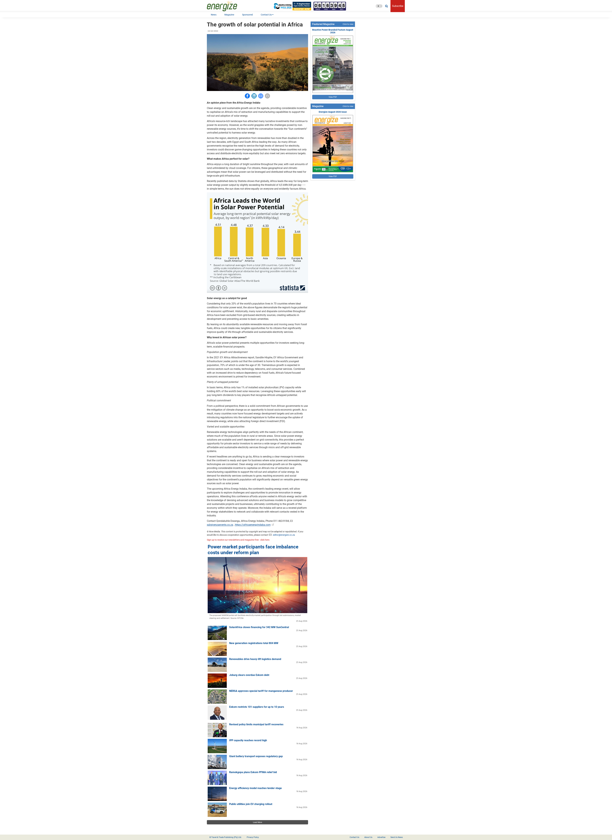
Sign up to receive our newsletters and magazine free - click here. (238, 540)
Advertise (381, 837)
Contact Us (266, 14)
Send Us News (396, 837)
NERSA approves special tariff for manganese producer (261, 690)
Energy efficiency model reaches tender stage (255, 788)
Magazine (229, 14)
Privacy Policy (253, 837)
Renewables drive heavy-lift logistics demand (255, 659)
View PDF (333, 97)
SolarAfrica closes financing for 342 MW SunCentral (259, 627)
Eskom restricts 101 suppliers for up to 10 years (256, 706)
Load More (257, 822)
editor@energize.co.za (284, 535)
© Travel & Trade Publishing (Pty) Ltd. (225, 837)
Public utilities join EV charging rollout (250, 804)
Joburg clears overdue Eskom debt (249, 675)
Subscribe (397, 5)
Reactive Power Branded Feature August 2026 (332, 31)
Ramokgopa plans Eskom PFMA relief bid (253, 772)
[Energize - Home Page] (225, 6)
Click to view (348, 24)
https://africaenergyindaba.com (253, 524)
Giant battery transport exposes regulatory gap (256, 756)
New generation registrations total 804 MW (253, 643)
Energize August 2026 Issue (333, 112)
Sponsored (247, 14)
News (213, 14)
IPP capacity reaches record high (248, 740)
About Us (368, 837)
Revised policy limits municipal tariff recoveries (256, 724)
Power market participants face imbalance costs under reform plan (253, 549)
